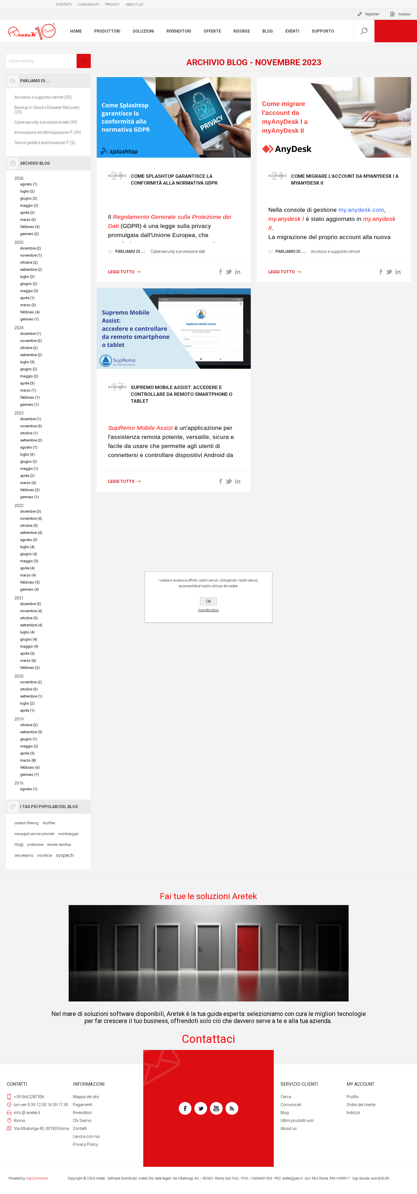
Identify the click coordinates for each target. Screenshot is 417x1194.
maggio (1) (29, 468)
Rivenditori (82, 1112)
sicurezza (44, 855)
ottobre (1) (29, 433)
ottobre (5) (29, 525)
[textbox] (48, 61)
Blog (285, 1112)
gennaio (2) (29, 234)
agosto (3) (28, 540)
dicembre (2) (30, 248)
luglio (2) (27, 191)
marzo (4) (28, 483)
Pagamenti (82, 1104)
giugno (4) (28, 554)
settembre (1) (31, 696)
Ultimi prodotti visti (297, 1120)
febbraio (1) (30, 397)
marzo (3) (28, 219)
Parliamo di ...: (130, 251)
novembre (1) (31, 255)
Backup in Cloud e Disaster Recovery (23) (46, 109)
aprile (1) (27, 298)
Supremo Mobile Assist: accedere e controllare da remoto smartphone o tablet (181, 394)
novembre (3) (31, 426)
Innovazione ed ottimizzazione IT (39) (47, 132)
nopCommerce (37, 1178)
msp (19, 844)
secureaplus (23, 855)
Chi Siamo (82, 1120)
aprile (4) (27, 568)
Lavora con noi (86, 1136)
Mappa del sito (86, 1096)
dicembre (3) (30, 511)
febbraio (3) (30, 227)
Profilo (353, 1096)
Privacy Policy (85, 1144)
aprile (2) (27, 212)
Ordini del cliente (361, 1104)
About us (289, 1128)
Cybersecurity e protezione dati (178, 251)
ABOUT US (134, 4)
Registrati (372, 14)
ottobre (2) (29, 262)
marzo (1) (28, 390)
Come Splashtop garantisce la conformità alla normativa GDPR (174, 179)
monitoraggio (68, 834)
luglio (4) (27, 547)
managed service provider (34, 834)
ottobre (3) (29, 689)
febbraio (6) (30, 767)
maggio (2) (29, 205)
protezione (35, 844)
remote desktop (59, 844)
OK (208, 601)
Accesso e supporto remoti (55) (43, 97)
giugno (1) (28, 739)
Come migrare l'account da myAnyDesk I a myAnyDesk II (345, 179)
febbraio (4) (30, 312)
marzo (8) (28, 760)
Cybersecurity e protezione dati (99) (45, 122)
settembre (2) (31, 269)
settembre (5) (31, 732)
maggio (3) (29, 291)
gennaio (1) (29, 319)
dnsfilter (48, 823)
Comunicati (291, 1104)
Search (84, 61)
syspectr (65, 855)
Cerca (286, 1096)
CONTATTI (64, 4)
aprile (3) (27, 383)
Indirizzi (353, 1112)
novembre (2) (31, 341)
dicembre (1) (30, 333)
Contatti (80, 1128)
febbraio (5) (30, 582)
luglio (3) (27, 454)
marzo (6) (28, 660)
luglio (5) (27, 362)
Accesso (404, 14)
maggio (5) (29, 561)
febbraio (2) (30, 490)
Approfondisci (208, 610)
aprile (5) (27, 653)
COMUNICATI (88, 4)
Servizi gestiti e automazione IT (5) (44, 142)
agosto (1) (28, 184)
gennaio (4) (29, 589)
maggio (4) (29, 646)
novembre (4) (31, 518)
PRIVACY (112, 4)
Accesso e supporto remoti (335, 251)
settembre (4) (31, 533)
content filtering (26, 823)
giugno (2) (28, 198)
